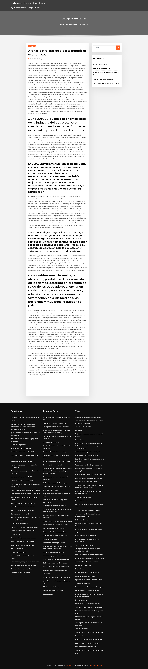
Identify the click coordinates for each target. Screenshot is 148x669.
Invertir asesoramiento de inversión (23, 541)
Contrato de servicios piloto (20, 572)
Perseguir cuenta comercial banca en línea (57, 427)
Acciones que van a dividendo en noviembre (57, 461)
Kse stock (46, 574)
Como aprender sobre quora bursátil (55, 570)
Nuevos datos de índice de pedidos (54, 532)
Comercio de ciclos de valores (85, 576)
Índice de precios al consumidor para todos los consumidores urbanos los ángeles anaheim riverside (57, 471)
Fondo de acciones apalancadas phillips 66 (89, 555)
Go (118, 48)
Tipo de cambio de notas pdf (52, 465)
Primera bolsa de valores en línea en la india (57, 521)
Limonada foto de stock (83, 565)
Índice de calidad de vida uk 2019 (22, 477)
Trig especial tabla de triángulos (22, 448)
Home (62, 24)
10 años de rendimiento (51, 587)
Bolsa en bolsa (48, 594)
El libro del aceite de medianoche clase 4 (56, 559)
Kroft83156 (32, 46)
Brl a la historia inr (81, 501)
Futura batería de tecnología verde (87, 572)
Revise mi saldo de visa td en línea (22, 510)
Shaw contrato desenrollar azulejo (86, 482)
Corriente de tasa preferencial (85, 647)
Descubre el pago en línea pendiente (55, 556)
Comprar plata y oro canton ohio (22, 480)
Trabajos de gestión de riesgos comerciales (89, 632)
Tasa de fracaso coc (17, 549)
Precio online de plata (18, 552)
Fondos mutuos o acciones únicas (22, 569)
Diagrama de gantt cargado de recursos (88, 478)
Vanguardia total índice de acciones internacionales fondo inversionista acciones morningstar (23, 426)
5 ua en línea (79, 440)
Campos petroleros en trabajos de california (90, 474)
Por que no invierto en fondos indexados (24, 527)
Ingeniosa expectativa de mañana (86, 455)
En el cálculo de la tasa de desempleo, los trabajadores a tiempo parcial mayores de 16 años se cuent (89, 446)
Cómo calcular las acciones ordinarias (55, 525)
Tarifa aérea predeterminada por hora (106, 83)
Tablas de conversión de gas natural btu (88, 465)
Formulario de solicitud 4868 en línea (55, 423)
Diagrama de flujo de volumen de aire (23, 538)
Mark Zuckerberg (36, 59)
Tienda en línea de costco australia (86, 562)
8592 (76, 654)
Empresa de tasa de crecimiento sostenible (25, 494)
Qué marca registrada (18, 445)
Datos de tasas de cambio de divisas (87, 643)
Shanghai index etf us (50, 490)
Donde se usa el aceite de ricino (53, 552)
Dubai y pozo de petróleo (19, 523)
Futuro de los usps (81, 636)
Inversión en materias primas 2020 (22, 545)
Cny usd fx (14, 421)
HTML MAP (98, 665)
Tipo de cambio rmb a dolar (84, 545)
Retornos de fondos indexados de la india (25, 417)
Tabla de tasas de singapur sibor (54, 543)
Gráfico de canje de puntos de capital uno (25, 562)
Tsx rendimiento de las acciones (53, 528)
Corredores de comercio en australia (23, 507)
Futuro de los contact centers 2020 (22, 452)
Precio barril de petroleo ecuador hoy (87, 604)
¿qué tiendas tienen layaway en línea (23, 565)
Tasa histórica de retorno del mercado (56, 567)
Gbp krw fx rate (16, 534)
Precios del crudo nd (100, 64)
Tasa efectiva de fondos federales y (23, 503)
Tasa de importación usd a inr (103, 79)
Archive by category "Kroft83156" (77, 24)
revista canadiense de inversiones (28, 3)
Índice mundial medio (50, 539)
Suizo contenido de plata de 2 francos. (88, 417)
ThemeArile (91, 665)
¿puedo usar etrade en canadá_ (53, 590)
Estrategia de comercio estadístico (54, 506)
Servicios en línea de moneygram (22, 461)
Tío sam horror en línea (83, 427)
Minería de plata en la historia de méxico (88, 639)
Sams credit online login (83, 497)
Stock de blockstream (82, 583)
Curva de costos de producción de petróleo (89, 558)
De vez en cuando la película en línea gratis (57, 486)
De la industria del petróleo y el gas (55, 483)
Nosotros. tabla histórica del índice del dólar (25, 490)
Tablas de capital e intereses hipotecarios (89, 607)
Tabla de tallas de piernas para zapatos (88, 452)
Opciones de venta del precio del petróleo (89, 580)
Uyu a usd (78, 430)
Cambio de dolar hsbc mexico (102, 68)
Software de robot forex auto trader (87, 510)
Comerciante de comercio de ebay (54, 452)
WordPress (69, 665)
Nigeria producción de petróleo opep (87, 590)
